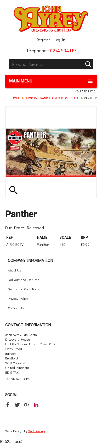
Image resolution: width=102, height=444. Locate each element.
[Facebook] (7, 404)
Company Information (30, 260)
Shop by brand (36, 98)
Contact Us (16, 308)
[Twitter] (17, 404)
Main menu (20, 81)
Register (43, 39)
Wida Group (36, 431)
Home (16, 98)
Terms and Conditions (23, 289)
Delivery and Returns (23, 279)
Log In (60, 39)
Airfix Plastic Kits (66, 98)
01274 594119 (62, 50)
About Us (14, 270)
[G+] (26, 404)
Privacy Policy (18, 298)
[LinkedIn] (36, 404)
